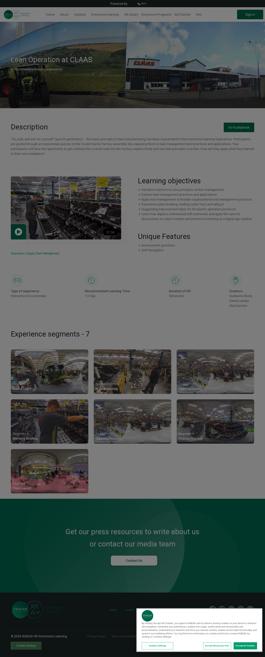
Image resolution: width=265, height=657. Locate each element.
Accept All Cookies (245, 645)
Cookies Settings (157, 645)
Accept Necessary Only (217, 645)
